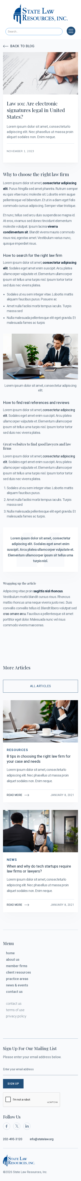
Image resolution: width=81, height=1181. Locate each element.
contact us (14, 992)
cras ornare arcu (14, 614)
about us (12, 959)
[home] (41, 15)
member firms (16, 966)
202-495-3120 (12, 1139)
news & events (17, 985)
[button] (71, 31)
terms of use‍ (15, 1010)
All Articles (40, 686)
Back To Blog (18, 46)
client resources (18, 972)
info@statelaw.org (41, 1139)
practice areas (17, 979)
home (10, 953)
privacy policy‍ (16, 1016)
